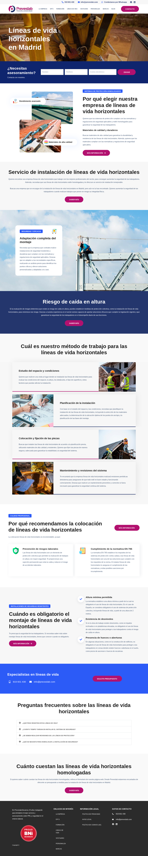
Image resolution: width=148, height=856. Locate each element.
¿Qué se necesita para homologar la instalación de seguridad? (50, 742)
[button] (74, 723)
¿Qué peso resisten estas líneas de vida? (40, 723)
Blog (113, 9)
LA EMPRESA (60, 814)
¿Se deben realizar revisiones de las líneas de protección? (48, 735)
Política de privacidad (91, 814)
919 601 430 (19, 682)
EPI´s (51, 9)
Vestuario (84, 9)
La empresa (43, 9)
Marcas (106, 9)
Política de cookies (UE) (91, 825)
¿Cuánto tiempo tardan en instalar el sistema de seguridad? (49, 729)
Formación (60, 9)
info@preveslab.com (44, 682)
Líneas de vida (72, 9)
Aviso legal (87, 819)
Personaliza (95, 9)
